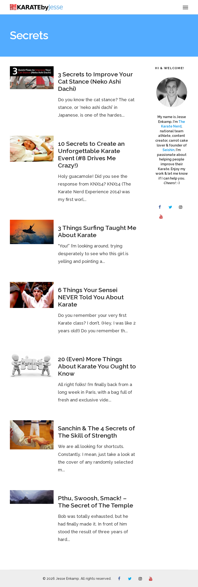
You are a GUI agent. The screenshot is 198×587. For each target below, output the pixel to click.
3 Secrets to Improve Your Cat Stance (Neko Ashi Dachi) (95, 81)
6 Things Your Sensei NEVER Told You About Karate (91, 297)
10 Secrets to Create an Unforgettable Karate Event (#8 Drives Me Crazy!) (91, 154)
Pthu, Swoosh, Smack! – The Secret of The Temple (95, 501)
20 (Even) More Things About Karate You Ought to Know (97, 366)
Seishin (168, 150)
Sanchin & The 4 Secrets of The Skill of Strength (96, 432)
